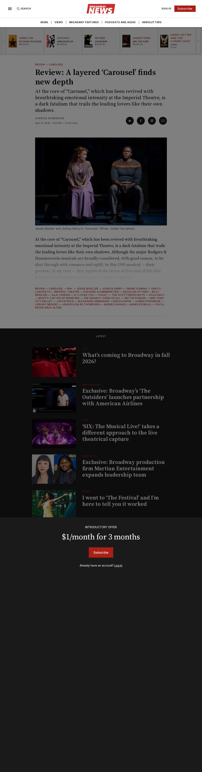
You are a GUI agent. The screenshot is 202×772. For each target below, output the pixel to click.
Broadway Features (84, 22)
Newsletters (152, 22)
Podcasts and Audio (120, 22)
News (44, 22)
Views (58, 22)
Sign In (166, 8)
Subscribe (185, 8)
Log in (118, 565)
